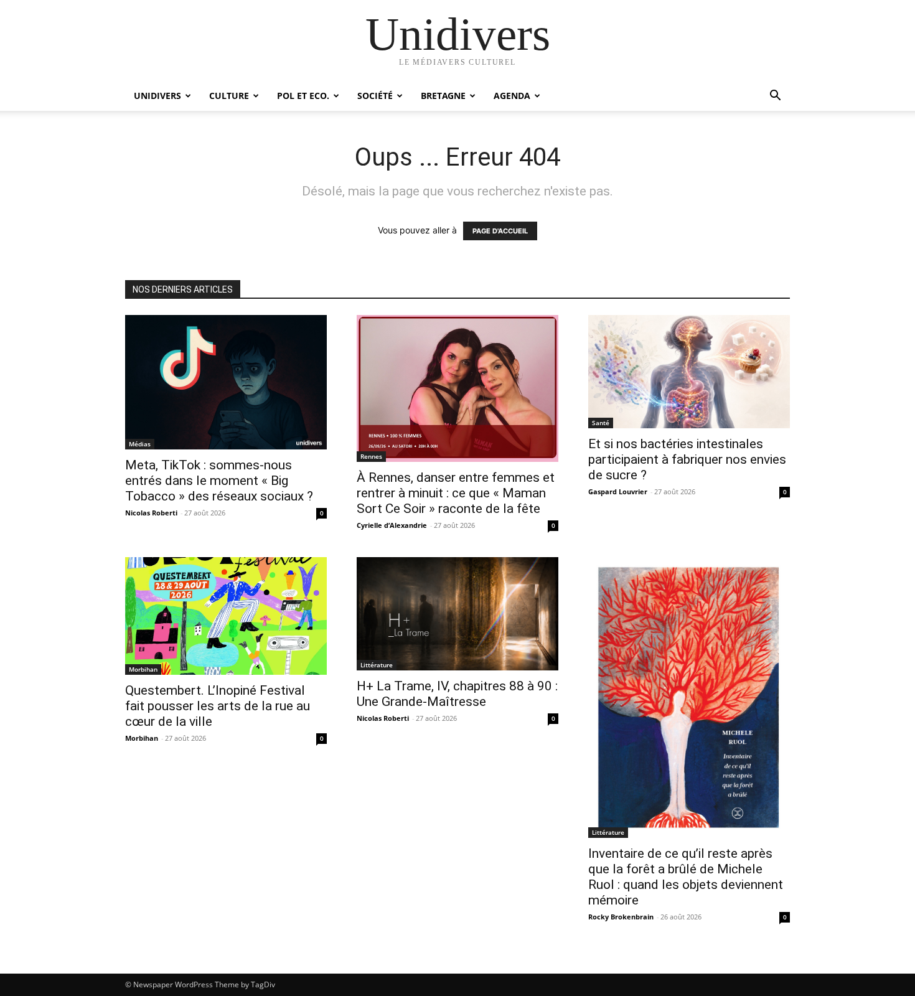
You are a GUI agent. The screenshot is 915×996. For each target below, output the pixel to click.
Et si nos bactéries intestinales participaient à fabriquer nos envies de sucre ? (687, 459)
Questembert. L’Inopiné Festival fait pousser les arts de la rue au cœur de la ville (217, 706)
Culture (229, 95)
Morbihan (143, 669)
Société (375, 95)
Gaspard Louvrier (617, 491)
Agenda (512, 95)
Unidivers (157, 95)
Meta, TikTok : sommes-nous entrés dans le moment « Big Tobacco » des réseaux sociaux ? (219, 481)
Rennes (371, 456)
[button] (775, 97)
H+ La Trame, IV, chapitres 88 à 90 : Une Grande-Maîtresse (457, 694)
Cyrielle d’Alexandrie (392, 525)
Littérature (376, 664)
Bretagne (443, 95)
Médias (140, 443)
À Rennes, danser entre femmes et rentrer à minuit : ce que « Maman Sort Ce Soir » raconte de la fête (456, 493)
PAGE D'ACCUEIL (500, 231)
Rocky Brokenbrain (621, 916)
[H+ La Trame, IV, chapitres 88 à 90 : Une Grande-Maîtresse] (457, 613)
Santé (600, 422)
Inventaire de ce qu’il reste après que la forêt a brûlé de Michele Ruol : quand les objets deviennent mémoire (685, 877)
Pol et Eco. (303, 95)
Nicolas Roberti (151, 512)
